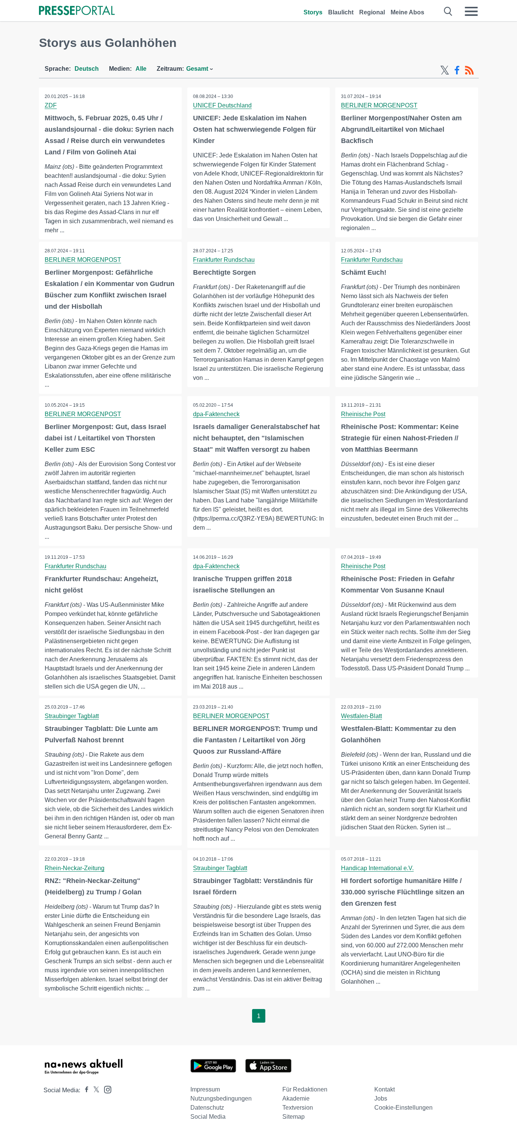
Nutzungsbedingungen (221, 1098)
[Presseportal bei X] (94, 1090)
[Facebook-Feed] (457, 70)
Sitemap (293, 1116)
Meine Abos (407, 12)
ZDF (51, 105)
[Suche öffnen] (448, 11)
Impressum (205, 1089)
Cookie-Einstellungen (403, 1107)
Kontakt (384, 1089)
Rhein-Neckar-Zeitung (74, 868)
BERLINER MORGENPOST (379, 105)
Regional (372, 12)
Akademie (296, 1098)
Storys (313, 12)
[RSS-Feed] (469, 70)
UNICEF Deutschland (222, 105)
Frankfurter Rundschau (224, 260)
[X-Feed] (445, 70)
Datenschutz (207, 1107)
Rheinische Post (363, 414)
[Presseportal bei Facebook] (84, 1090)
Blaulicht (340, 12)
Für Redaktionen (304, 1089)
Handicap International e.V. (377, 868)
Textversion (297, 1107)
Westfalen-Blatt (361, 716)
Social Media (208, 1116)
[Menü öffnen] (471, 11)
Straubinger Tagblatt (72, 716)
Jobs (380, 1098)
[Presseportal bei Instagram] (105, 1089)
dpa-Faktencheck (216, 414)
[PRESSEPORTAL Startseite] (77, 11)
